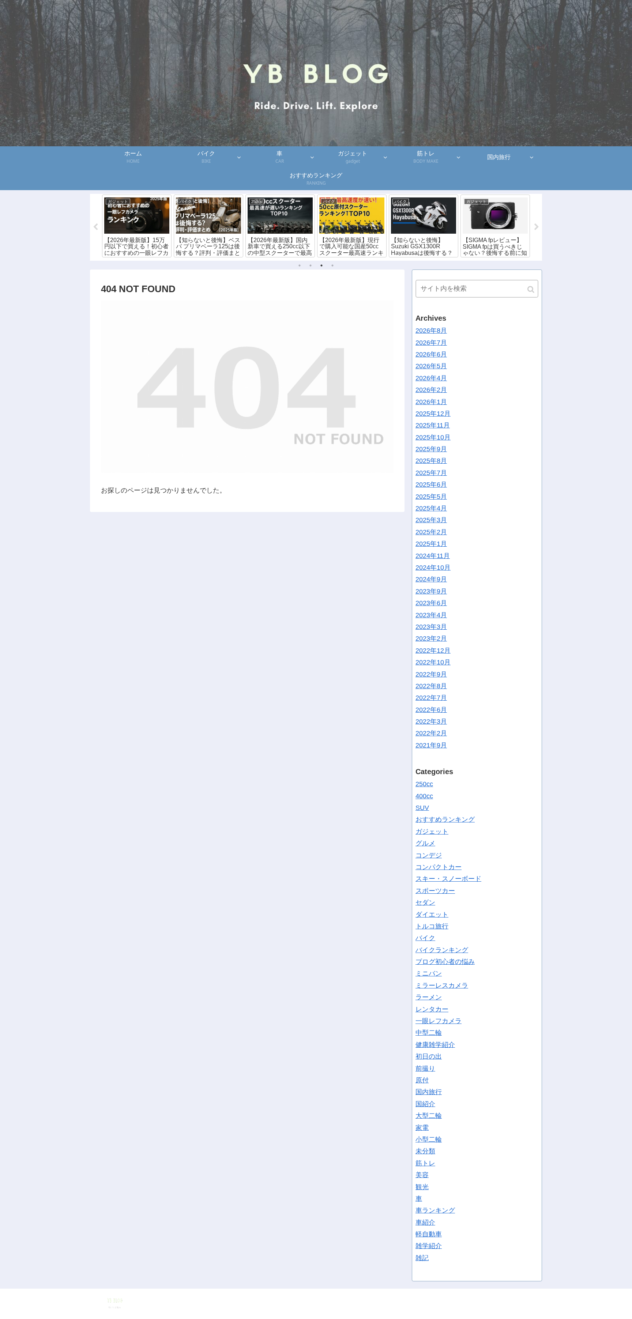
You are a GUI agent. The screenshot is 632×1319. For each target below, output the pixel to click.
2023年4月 (431, 614)
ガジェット (431, 831)
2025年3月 (431, 520)
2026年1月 (431, 401)
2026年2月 (431, 389)
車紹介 (425, 1222)
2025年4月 (431, 508)
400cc (424, 795)
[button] (531, 289)
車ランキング (435, 1210)
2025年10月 (433, 437)
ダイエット (431, 914)
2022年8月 (431, 686)
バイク (425, 938)
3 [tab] (321, 265)
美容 (422, 1175)
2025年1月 (431, 543)
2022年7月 (431, 697)
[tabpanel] (137, 226)
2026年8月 (431, 330)
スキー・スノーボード (448, 878)
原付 (422, 1080)
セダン (425, 902)
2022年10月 (433, 662)
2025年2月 (431, 531)
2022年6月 (431, 709)
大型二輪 (428, 1115)
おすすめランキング (445, 819)
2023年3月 (431, 626)
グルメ (425, 843)
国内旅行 (428, 1092)
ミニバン (428, 973)
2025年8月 (431, 460)
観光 (422, 1186)
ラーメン (428, 997)
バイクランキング (441, 949)
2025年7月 (431, 472)
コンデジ (428, 855)
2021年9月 (431, 745)
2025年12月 (433, 413)
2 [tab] (310, 265)
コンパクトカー (438, 867)
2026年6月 (431, 354)
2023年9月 (431, 591)
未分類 (425, 1151)
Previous (95, 227)
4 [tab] (332, 265)
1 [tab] (299, 265)
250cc (424, 784)
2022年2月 (431, 733)
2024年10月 (433, 567)
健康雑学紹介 (435, 1044)
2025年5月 (431, 496)
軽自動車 (428, 1234)
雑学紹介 (428, 1246)
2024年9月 (431, 579)
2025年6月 (431, 484)
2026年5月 (431, 366)
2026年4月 (431, 377)
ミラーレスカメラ (441, 985)
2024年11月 (432, 555)
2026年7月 (431, 342)
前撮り (425, 1068)
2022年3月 (431, 721)
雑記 (422, 1258)
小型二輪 (428, 1139)
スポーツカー (435, 890)
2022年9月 (431, 674)
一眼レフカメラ (438, 1021)
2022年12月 (433, 650)
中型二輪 (428, 1032)
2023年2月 (431, 638)
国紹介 (425, 1103)
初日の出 (428, 1056)
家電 (422, 1127)
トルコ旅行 (431, 926)
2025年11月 (432, 425)
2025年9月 (431, 449)
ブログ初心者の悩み (445, 961)
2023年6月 (431, 603)
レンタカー (431, 1009)
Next (536, 227)
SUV (422, 807)
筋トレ (425, 1163)
